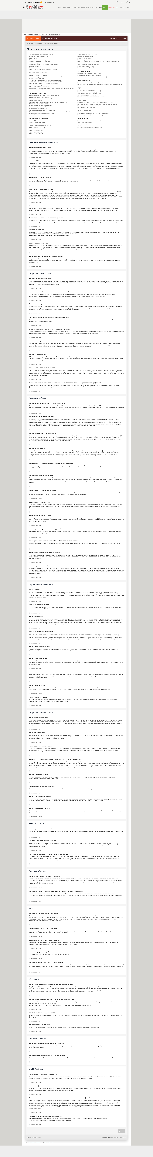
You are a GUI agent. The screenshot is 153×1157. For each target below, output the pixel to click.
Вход (128, 2)
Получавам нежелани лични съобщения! (89, 75)
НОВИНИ (59, 7)
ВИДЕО (100, 7)
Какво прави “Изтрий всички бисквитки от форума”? (43, 69)
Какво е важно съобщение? (37, 129)
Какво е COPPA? (33, 58)
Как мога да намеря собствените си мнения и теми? (92, 97)
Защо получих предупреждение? (38, 108)
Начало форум (37, 1137)
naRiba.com (37, 34)
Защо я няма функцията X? (85, 122)
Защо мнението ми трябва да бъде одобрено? (42, 113)
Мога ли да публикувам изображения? (40, 125)
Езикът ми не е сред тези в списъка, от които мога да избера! (46, 81)
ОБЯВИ (122, 7)
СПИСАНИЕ (77, 7)
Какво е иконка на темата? (36, 133)
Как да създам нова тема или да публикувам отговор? (44, 95)
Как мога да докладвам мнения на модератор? (42, 110)
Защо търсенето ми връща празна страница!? (90, 93)
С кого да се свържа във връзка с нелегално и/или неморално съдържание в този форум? (100, 124)
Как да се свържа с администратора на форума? (91, 127)
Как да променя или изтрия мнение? (39, 97)
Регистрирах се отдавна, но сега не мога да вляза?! (43, 64)
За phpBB (76, 1078)
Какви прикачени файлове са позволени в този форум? (93, 113)
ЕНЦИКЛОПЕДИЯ (86, 7)
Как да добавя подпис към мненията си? (40, 99)
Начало (29, 1137)
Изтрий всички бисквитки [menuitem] (34, 1143)
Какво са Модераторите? (84, 58)
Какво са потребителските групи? (86, 60)
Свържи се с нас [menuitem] (49, 1143)
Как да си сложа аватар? (36, 85)
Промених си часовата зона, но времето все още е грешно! (46, 80)
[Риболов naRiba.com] (33, 7)
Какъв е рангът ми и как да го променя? (40, 86)
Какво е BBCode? (33, 121)
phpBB (95, 333)
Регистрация (121, 2)
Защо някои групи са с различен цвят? (88, 64)
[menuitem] (50, 38)
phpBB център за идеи (110, 1088)
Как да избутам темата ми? (36, 115)
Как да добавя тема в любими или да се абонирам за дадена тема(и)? (97, 104)
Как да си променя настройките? (38, 75)
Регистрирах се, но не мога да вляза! (39, 61)
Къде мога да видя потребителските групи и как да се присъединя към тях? (98, 61)
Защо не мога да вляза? (35, 63)
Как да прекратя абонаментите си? (87, 107)
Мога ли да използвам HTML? (37, 122)
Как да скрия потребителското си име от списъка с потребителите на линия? (50, 77)
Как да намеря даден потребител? (87, 95)
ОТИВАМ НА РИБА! (113, 7)
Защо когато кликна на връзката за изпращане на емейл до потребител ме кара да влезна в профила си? (51, 89)
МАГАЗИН (127, 7)
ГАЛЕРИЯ (94, 7)
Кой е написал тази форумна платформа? (89, 121)
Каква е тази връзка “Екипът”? (85, 68)
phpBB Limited (93, 1077)
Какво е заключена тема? (36, 130)
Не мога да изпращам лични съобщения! (89, 73)
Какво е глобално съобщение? (37, 127)
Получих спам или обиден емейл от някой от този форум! (93, 77)
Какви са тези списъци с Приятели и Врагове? (90, 83)
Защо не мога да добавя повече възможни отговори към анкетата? (48, 102)
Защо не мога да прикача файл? (38, 107)
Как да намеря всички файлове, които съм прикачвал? (92, 115)
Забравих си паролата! (35, 66)
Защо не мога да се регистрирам (38, 60)
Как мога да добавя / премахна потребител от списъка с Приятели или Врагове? (99, 84)
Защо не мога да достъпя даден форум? (40, 105)
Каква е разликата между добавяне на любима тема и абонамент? (96, 102)
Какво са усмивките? (35, 124)
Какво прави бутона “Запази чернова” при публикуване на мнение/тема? (49, 112)
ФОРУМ (105, 7)
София (49, 2)
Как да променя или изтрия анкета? (39, 103)
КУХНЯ (64, 7)
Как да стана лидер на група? (85, 63)
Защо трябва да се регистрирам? (38, 56)
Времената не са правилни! (36, 78)
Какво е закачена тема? (35, 132)
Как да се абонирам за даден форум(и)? (88, 106)
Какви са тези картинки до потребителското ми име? (44, 83)
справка (60, 1102)
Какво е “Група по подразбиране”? (87, 66)
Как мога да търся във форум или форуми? (89, 90)
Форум (42, 34)
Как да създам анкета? (35, 100)
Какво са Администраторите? (85, 56)
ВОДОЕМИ (70, 7)
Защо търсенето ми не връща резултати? (89, 92)
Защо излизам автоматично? (37, 68)
